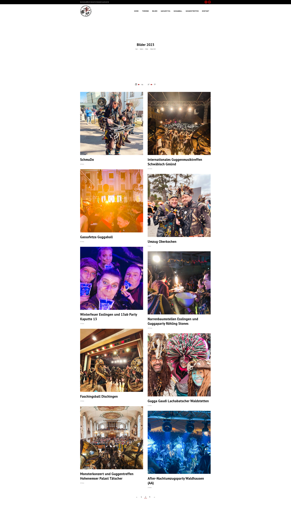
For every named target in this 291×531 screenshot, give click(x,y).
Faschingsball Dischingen (99, 396)
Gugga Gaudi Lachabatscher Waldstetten (178, 401)
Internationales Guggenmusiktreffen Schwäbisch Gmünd (175, 161)
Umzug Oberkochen (162, 241)
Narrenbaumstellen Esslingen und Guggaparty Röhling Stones (173, 321)
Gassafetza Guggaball (96, 237)
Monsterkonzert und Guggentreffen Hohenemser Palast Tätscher (106, 476)
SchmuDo (87, 159)
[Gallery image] (111, 123)
